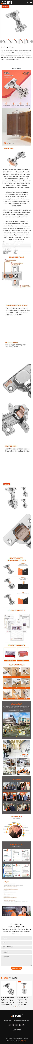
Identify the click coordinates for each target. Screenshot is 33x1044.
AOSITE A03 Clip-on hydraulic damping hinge (7, 999)
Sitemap (23, 1041)
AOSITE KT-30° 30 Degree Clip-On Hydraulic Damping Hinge (23, 999)
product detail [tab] (16, 68)
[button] (13, 1006)
